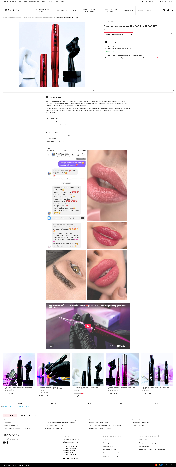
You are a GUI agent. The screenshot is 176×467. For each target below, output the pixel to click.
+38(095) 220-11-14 (69, 450)
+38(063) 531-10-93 (149, 1)
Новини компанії (60, 1)
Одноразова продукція (141, 423)
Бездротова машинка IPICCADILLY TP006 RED (68, 17)
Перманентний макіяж (42, 10)
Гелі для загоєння (145, 446)
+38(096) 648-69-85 (70, 446)
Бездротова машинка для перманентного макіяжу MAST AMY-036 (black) (53, 389)
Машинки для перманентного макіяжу (32, 17)
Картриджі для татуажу (110, 10)
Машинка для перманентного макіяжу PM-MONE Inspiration (156, 388)
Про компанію (22, 1)
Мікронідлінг (61, 10)
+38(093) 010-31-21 (69, 455)
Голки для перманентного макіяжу (17, 428)
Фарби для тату (138, 425)
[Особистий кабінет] (168, 10)
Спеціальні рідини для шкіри (100, 428)
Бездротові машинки (49, 17)
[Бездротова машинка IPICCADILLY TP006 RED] (52, 54)
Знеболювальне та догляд (89, 10)
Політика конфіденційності (113, 453)
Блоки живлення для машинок (16, 420)
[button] (7, 380)
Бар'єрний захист (138, 420)
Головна (5, 17)
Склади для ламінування (98, 423)
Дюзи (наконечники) (12, 425)
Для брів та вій (144, 10)
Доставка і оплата (33, 1)
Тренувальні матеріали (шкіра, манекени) (105, 425)
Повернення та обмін (47, 1)
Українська (168, 1)
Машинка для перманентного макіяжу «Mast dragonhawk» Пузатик (18, 388)
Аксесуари (128, 10)
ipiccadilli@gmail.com (71, 458)
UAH (160, 1)
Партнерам (13, 1)
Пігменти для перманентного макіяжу (61, 423)
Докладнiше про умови (164, 58)
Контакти (6, 1)
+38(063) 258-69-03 (70, 452)
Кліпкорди (8, 423)
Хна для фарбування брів (99, 420)
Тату (74, 10)
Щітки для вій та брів (54, 428)
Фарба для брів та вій (55, 425)
